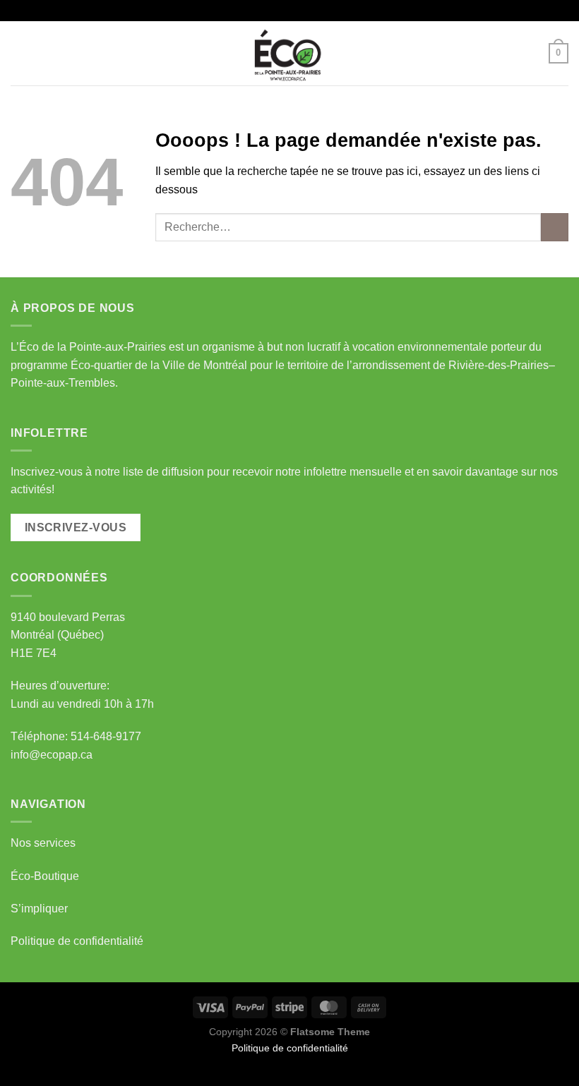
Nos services (43, 843)
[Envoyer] (554, 227)
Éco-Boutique (45, 876)
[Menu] (19, 53)
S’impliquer (39, 909)
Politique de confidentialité (77, 941)
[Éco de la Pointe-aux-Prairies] (289, 53)
